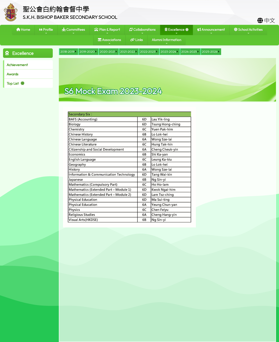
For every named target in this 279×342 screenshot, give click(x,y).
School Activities (250, 29)
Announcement (213, 29)
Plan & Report (109, 29)
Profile (47, 29)
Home (25, 29)
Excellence (175, 29)
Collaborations (144, 29)
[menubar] (140, 51)
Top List (13, 83)
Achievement (17, 64)
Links (139, 40)
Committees (75, 29)
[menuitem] (68, 51)
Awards (12, 74)
